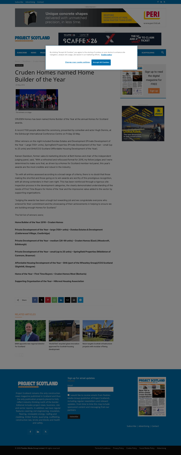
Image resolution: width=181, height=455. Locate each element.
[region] (91, 58)
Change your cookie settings (77, 62)
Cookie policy (106, 55)
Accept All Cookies (101, 62)
